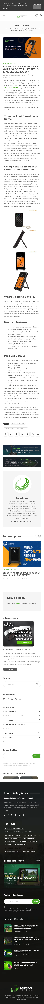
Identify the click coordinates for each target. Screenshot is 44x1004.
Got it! (36, 7)
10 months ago (15, 75)
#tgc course (29, 848)
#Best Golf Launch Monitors (14, 828)
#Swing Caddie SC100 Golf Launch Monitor (17, 426)
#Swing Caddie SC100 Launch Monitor (16, 428)
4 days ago (17, 969)
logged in (19, 603)
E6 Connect (22, 720)
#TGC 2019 (8, 845)
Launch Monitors (15, 29)
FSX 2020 (22, 729)
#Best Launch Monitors (12, 832)
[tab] (8, 919)
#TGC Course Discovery (12, 851)
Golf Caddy (22, 733)
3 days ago (17, 955)
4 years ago (14, 578)
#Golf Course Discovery (12, 835)
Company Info (22, 711)
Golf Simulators (24, 460)
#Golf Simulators (10, 841)
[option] (22, 560)
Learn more (37, 4)
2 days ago (17, 944)
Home (5, 29)
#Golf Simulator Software (28, 841)
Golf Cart (17, 448)
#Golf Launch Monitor (31, 835)
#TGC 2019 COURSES (20, 845)
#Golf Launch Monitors (12, 838)
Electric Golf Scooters (22, 724)
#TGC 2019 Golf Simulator (13, 848)
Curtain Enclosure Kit (22, 716)
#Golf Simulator (29, 838)
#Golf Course (28, 832)
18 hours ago (10, 883)
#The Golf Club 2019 (29, 851)
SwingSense (6, 75)
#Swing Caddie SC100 (18, 423)
